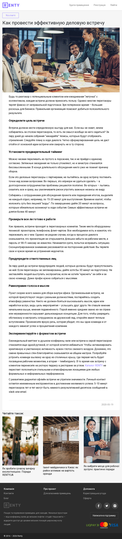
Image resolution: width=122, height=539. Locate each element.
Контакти (9, 493)
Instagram (115, 506)
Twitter (107, 506)
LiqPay (92, 525)
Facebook (98, 506)
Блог (6, 498)
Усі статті (10, 15)
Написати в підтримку (104, 515)
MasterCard (104, 525)
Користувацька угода (94, 493)
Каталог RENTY (94, 365)
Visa (113, 525)
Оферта (87, 498)
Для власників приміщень (57, 493)
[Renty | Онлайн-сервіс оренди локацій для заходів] (11, 5)
